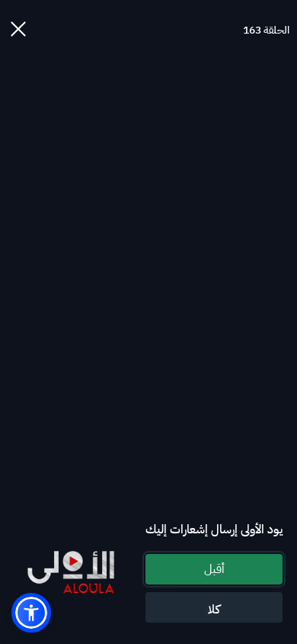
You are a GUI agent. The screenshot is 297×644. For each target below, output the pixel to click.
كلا (214, 610)
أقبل (214, 569)
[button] (31, 613)
